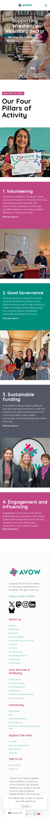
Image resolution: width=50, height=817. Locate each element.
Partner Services (15, 722)
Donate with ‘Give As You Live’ (21, 640)
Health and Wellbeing (18, 718)
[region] (25, 40)
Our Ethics (13, 648)
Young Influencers (16, 698)
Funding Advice (15, 679)
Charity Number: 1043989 (21, 596)
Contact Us (13, 769)
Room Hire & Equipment (19, 745)
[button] (4, 5)
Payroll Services (15, 749)
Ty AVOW (12, 741)
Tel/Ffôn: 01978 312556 (25, 56)
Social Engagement (17, 687)
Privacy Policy (14, 659)
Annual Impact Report (18, 655)
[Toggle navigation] (39, 5)
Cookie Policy (14, 663)
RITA (10, 715)
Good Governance (16, 683)
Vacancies (13, 644)
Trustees (12, 625)
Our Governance (16, 652)
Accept (26, 806)
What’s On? (13, 633)
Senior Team (14, 629)
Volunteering (14, 691)
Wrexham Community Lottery (21, 694)
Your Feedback (15, 765)
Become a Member (17, 637)
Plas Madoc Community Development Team (24, 727)
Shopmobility (14, 711)
